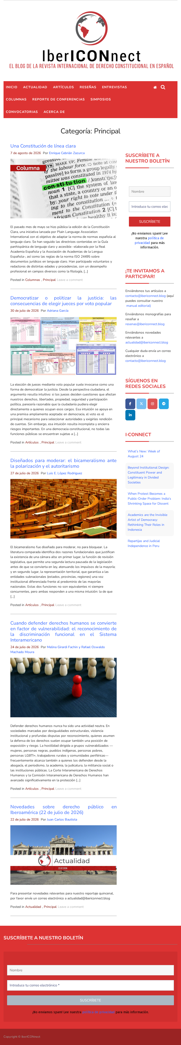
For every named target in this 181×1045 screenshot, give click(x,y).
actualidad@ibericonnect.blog (146, 342)
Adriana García (57, 310)
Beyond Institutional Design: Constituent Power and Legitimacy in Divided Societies (148, 475)
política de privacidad (98, 1012)
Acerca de (54, 112)
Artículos (63, 87)
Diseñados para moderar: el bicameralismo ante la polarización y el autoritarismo (63, 463)
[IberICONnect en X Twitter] (141, 404)
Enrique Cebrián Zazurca (67, 153)
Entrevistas (114, 87)
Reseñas (88, 87)
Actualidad (35, 87)
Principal (49, 280)
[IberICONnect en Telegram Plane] (164, 404)
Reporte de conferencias (58, 99)
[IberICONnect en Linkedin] (130, 415)
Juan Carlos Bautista (62, 819)
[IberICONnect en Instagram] (152, 404)
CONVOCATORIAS (22, 112)
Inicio (11, 87)
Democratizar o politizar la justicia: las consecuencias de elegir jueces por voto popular (63, 301)
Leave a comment (70, 280)
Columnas (16, 99)
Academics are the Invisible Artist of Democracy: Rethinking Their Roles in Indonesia (147, 522)
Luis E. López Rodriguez (64, 473)
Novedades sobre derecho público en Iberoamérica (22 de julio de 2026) (63, 810)
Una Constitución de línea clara (43, 146)
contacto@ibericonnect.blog (146, 296)
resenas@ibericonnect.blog (145, 324)
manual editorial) (138, 305)
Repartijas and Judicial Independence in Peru (144, 543)
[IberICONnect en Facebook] (130, 404)
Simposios (100, 99)
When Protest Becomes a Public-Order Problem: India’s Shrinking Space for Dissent (149, 498)
